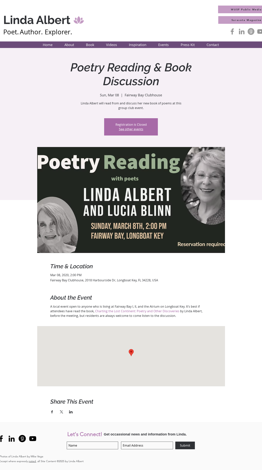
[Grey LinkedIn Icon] (242, 31)
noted (32, 461)
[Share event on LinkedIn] (71, 411)
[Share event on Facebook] (52, 411)
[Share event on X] (61, 411)
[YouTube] (32, 438)
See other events (131, 129)
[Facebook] (232, 31)
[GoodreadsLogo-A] (251, 31)
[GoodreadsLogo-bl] (22, 438)
